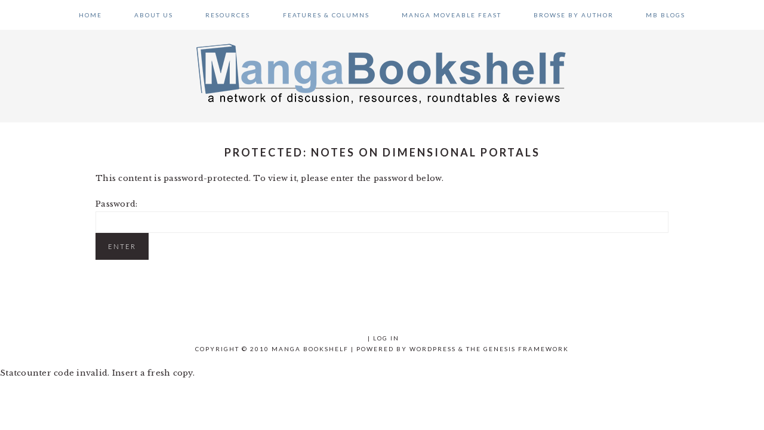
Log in (386, 338)
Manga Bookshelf (382, 73)
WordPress (432, 348)
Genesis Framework (526, 348)
